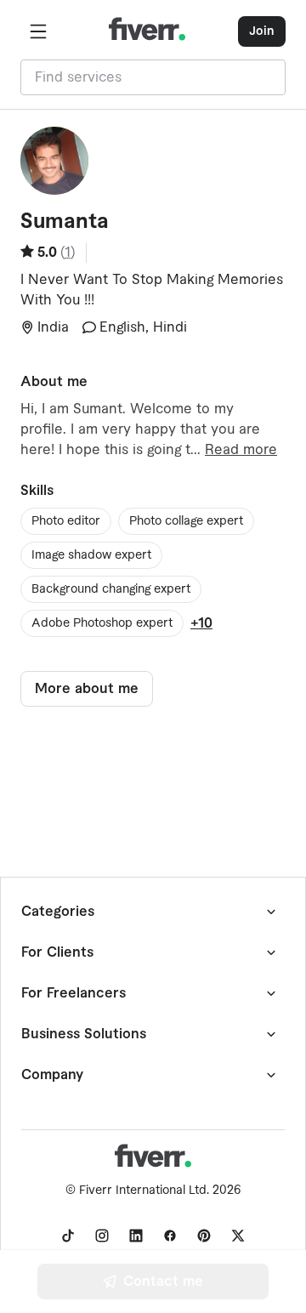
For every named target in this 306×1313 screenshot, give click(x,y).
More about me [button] (87, 689)
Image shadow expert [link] (91, 555)
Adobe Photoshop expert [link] (102, 623)
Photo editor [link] (65, 521)
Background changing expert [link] (110, 589)
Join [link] (262, 31)
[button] (38, 31)
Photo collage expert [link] (186, 521)
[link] (68, 1235)
